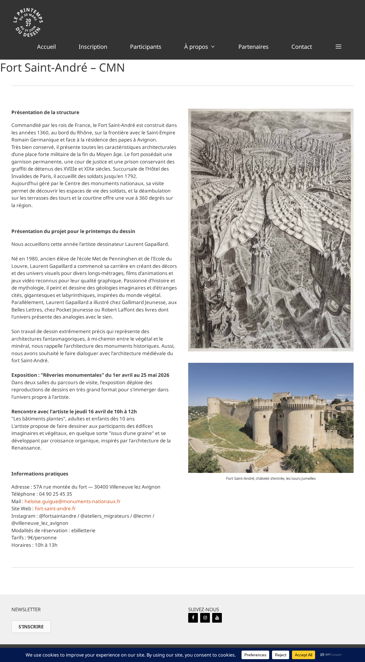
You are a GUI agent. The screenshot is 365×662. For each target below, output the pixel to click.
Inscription (93, 46)
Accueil (46, 46)
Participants (145, 46)
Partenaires (253, 46)
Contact (301, 46)
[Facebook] (193, 618)
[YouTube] (217, 618)
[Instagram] (205, 618)
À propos (196, 46)
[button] (338, 47)
